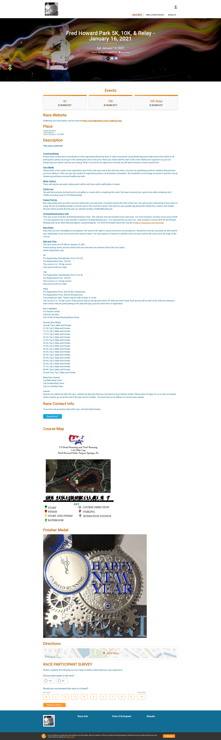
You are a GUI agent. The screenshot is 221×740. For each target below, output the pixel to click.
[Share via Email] (112, 58)
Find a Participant (155, 15)
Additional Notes (53, 705)
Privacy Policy (70, 737)
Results (172, 15)
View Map (112, 653)
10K (110, 101)
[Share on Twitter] (108, 58)
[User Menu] (176, 7)
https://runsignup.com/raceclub (149, 223)
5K (65, 101)
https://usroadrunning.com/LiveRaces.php (102, 121)
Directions (125, 52)
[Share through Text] (116, 58)
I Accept (169, 736)
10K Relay (156, 101)
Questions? (52, 416)
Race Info (137, 15)
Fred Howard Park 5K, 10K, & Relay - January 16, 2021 (110, 36)
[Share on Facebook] (104, 58)
